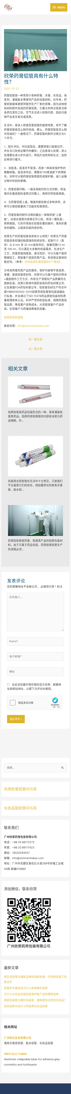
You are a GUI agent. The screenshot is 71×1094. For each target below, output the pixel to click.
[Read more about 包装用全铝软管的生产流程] (35, 456)
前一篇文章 (35, 339)
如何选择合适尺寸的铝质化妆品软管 (26, 1006)
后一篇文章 (35, 349)
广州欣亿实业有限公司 (17, 1038)
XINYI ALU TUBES (15, 1054)
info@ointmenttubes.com (33, 325)
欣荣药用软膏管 (13, 317)
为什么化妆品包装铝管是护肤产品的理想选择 (31, 994)
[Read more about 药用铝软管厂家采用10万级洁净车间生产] (35, 520)
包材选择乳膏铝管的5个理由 (42, 261)
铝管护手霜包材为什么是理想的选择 (26, 988)
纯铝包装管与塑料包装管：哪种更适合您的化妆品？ (35, 1000)
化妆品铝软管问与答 (20, 808)
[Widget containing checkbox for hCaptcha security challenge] (34, 703)
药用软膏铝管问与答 (20, 789)
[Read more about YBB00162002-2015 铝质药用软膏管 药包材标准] (35, 391)
